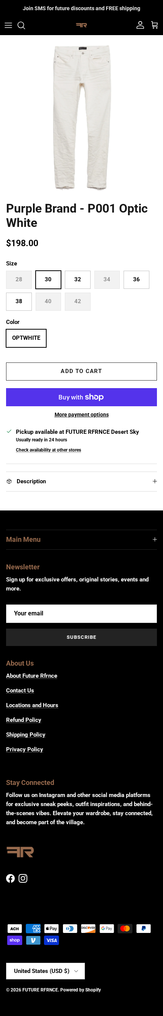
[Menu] (8, 25)
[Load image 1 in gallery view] (81, 116)
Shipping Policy (25, 734)
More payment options (82, 415)
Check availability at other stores (48, 450)
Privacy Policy (24, 749)
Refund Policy (23, 720)
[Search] (25, 25)
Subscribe (81, 637)
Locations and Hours (32, 705)
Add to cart (81, 371)
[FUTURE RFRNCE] (81, 25)
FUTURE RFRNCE (40, 990)
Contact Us (20, 690)
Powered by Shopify (80, 990)
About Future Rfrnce (31, 675)
